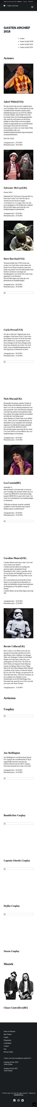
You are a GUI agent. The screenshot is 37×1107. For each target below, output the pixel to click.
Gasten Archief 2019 (26, 41)
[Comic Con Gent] (12, 7)
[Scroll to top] (34, 1104)
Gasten (22, 38)
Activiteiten (7, 1043)
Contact (6, 1046)
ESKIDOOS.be (18, 1095)
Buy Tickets (8, 1034)
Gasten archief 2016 (26, 47)
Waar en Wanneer (9, 1031)
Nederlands (30, 1)
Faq (5, 1049)
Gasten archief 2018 (26, 44)
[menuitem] (20, 1)
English (20, 1)
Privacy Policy (8, 1052)
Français (25, 1)
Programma (7, 1040)
